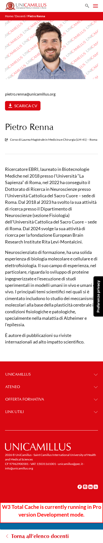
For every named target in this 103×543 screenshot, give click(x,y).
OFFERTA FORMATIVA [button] (24, 399)
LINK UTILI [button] (14, 411)
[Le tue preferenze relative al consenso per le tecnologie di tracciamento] (98, 296)
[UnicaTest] (25, 6)
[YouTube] (96, 486)
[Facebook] (80, 486)
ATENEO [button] (12, 386)
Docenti (20, 16)
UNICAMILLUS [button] (18, 374)
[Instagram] (85, 486)
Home (9, 16)
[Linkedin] (90, 486)
